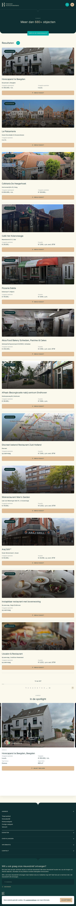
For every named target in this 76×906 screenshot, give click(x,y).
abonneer (7, 886)
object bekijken (39, 768)
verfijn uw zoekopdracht (38, 33)
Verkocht (4, 827)
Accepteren (66, 900)
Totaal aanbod (6, 816)
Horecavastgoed (7, 821)
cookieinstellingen (31, 900)
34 (49, 688)
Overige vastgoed (7, 824)
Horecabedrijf (6, 819)
